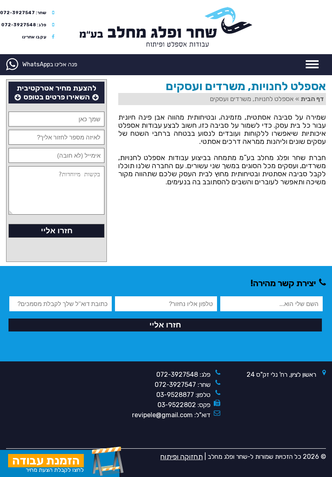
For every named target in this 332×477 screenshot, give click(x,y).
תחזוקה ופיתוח (181, 456)
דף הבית (312, 99)
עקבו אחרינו (34, 37)
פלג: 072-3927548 (23, 24)
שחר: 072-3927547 (23, 12)
